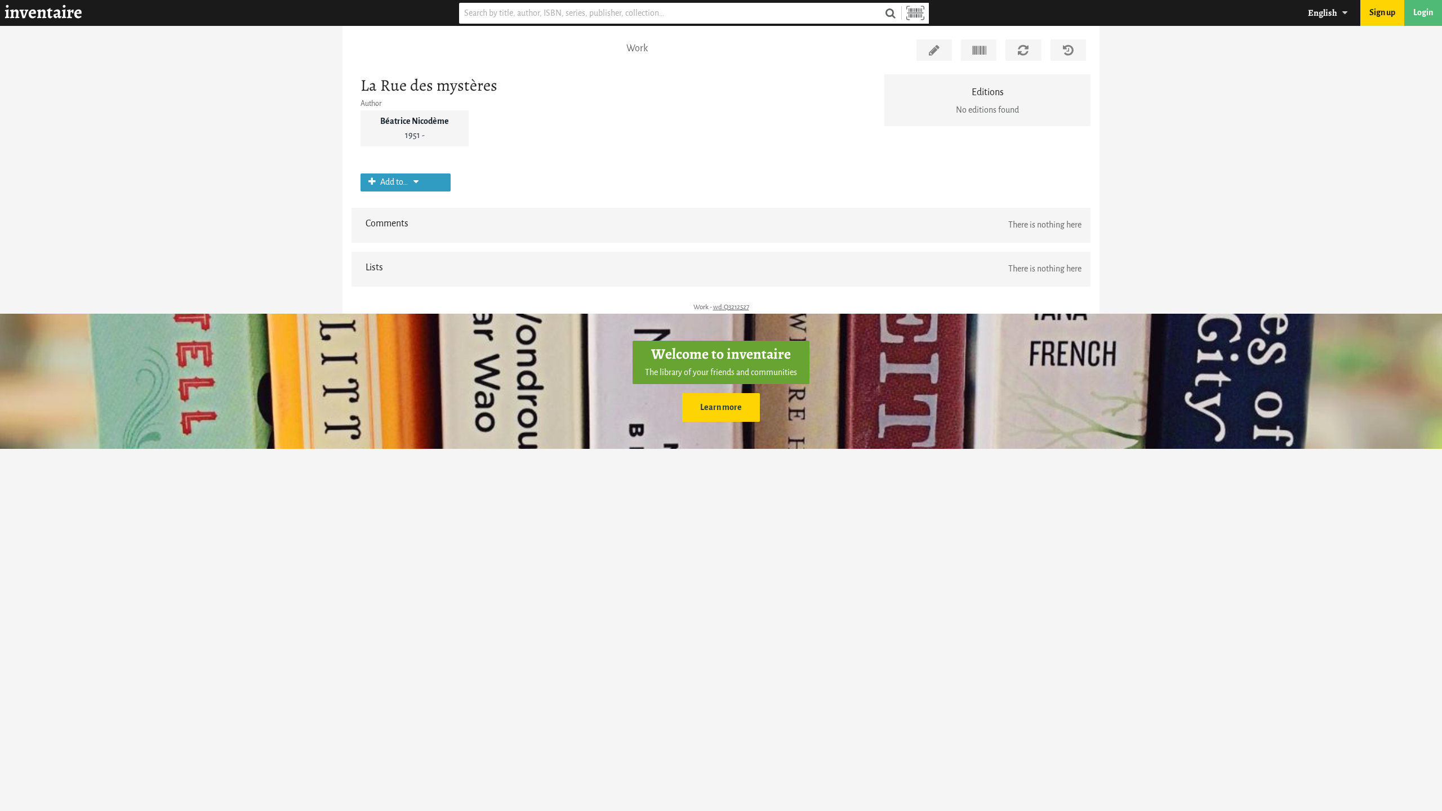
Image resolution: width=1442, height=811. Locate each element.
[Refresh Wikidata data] (1023, 50)
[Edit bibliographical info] (934, 50)
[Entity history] (1068, 50)
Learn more (721, 407)
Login (1423, 12)
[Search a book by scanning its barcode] (915, 13)
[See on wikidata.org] (978, 50)
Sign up (1382, 12)
